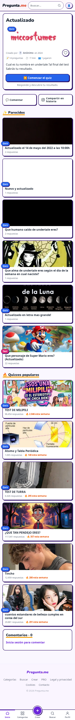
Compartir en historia (55, 99)
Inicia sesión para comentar (25, 642)
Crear (34, 679)
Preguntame (37, 672)
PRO (44, 679)
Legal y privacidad (61, 679)
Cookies (30, 684)
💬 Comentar (14, 100)
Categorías (9, 679)
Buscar (24, 679)
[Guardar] (65, 52)
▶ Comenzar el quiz (38, 78)
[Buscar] (59, 5)
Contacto (44, 684)
